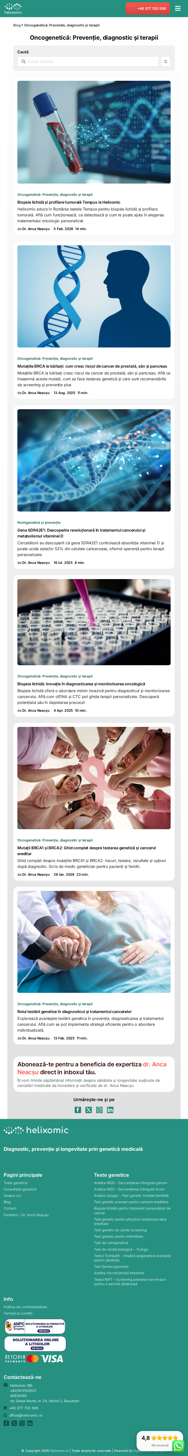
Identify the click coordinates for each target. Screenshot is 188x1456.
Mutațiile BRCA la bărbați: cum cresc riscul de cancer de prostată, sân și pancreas (94, 320)
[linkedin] (110, 1110)
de (33, 229)
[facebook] (78, 1110)
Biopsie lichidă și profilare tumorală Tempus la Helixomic (94, 156)
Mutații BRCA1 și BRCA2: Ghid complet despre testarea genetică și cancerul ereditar (94, 802)
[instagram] (99, 1110)
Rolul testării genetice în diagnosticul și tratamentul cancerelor (94, 966)
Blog (17, 25)
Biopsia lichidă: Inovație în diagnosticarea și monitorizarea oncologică (94, 646)
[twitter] (88, 1110)
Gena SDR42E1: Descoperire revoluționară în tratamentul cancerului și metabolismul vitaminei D (94, 487)
